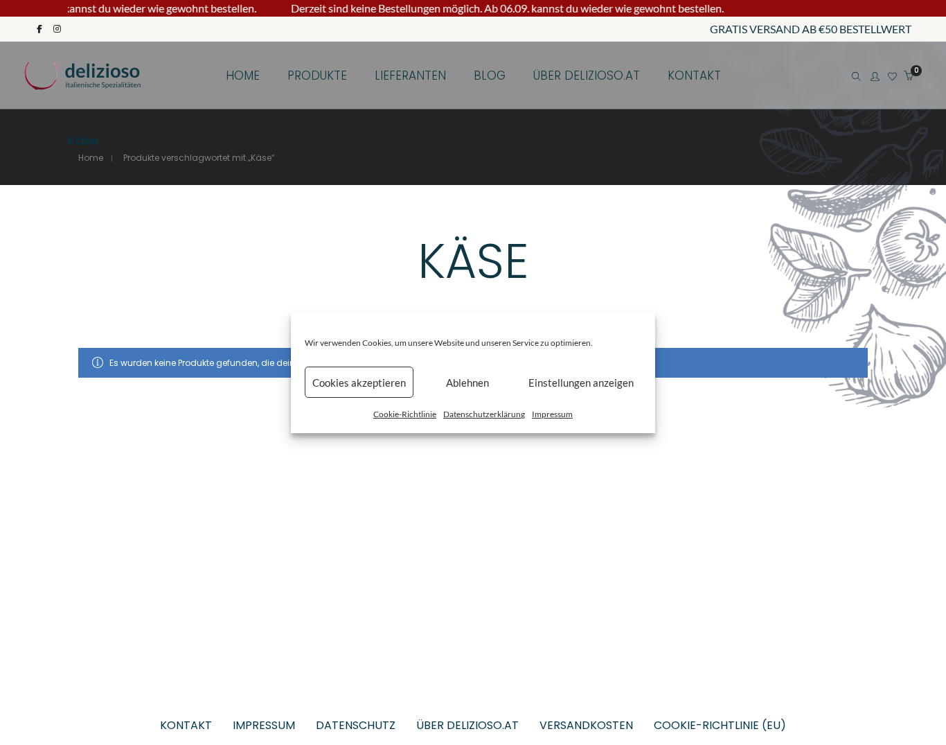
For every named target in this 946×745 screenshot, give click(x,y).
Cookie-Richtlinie (404, 414)
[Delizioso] (83, 83)
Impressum (552, 414)
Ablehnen (467, 382)
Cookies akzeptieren (359, 382)
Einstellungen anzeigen (581, 382)
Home (90, 158)
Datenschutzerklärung (484, 414)
